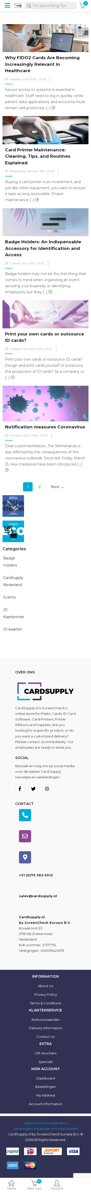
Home (11, 1188)
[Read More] (53, 108)
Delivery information (45, 1028)
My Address (45, 1095)
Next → (57, 487)
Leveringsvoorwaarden (32, 1128)
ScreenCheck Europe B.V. (48, 923)
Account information (45, 1104)
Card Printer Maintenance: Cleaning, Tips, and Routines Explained (38, 156)
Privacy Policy (45, 994)
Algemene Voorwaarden (44, 1123)
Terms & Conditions (45, 1003)
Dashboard (45, 1078)
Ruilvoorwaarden (46, 1020)
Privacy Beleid (66, 1128)
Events (9, 597)
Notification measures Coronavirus (45, 426)
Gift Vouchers (45, 1053)
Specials (46, 1062)
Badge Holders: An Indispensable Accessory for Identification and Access (43, 248)
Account (57, 1188)
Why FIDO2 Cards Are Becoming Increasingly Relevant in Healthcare (42, 64)
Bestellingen (45, 1087)
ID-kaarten (12, 629)
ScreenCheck (53, 708)
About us (45, 986)
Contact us (45, 1037)
